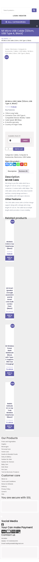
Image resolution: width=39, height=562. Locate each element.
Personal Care (6, 449)
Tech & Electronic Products (10, 472)
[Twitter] (10, 164)
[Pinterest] (21, 164)
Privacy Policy (5, 489)
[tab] (37, 26)
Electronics (13, 49)
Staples (3, 444)
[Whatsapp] (18, 164)
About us (4, 479)
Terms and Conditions (8, 481)
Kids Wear (4, 467)
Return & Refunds (7, 484)
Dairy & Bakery (6, 457)
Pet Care (4, 469)
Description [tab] (12, 171)
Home (7, 49)
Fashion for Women (7, 462)
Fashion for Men (6, 459)
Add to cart (19, 149)
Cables (16, 51)
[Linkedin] (14, 164)
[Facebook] (7, 164)
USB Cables (23, 51)
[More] (25, 164)
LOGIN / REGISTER (19, 16)
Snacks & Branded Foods (9, 454)
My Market (4, 38)
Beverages (5, 446)
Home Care (5, 452)
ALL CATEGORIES (17, 22)
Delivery (4, 486)
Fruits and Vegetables (8, 441)
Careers (4, 491)
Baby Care (4, 464)
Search (34, 10)
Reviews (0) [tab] (23, 171)
